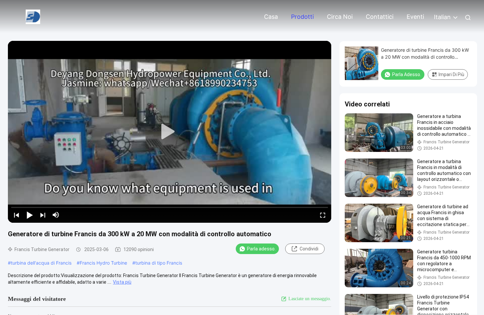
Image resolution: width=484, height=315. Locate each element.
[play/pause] (29, 215)
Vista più (122, 282)
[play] (169, 132)
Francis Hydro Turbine (103, 263)
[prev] (16, 215)
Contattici (379, 16)
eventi (415, 16)
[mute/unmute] (56, 215)
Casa (271, 16)
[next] (42, 215)
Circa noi (340, 16)
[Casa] (32, 16)
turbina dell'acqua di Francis (41, 263)
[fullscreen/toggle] (322, 215)
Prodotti (302, 16)
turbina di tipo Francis (158, 263)
